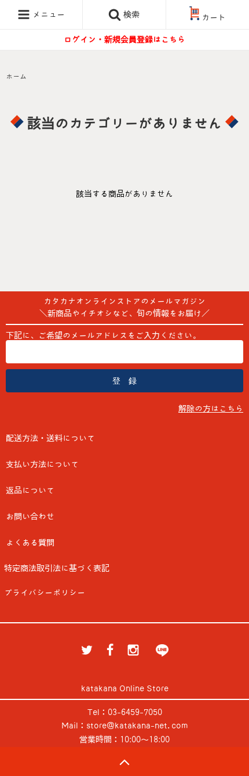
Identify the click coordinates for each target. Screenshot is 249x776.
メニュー (47, 14)
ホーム (16, 76)
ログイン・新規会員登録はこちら (124, 39)
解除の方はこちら (210, 409)
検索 (130, 14)
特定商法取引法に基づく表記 (56, 568)
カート (214, 17)
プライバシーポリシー (44, 593)
